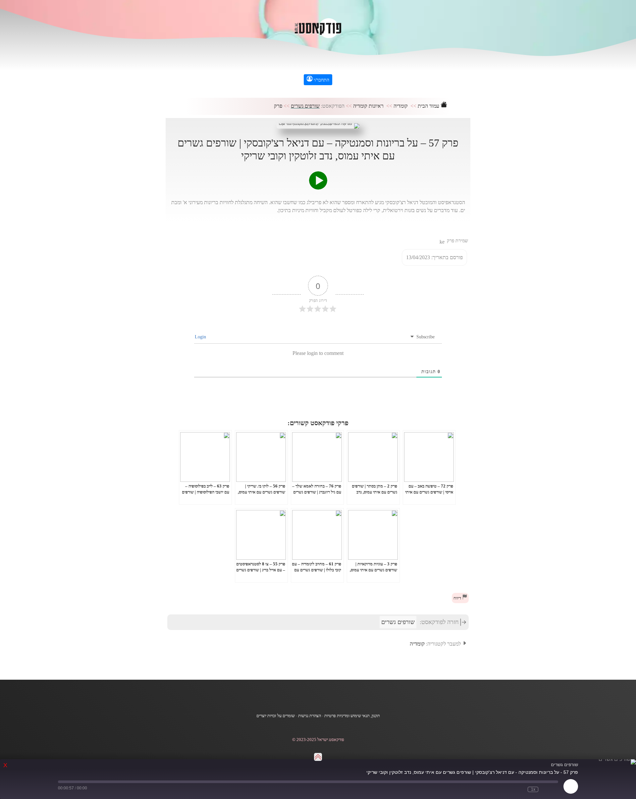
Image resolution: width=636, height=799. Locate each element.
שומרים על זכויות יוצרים (275, 715)
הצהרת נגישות (309, 715)
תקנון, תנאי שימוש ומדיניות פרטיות (352, 715)
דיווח (457, 598)
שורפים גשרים (305, 106)
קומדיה (401, 106)
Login (201, 336)
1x (533, 789)
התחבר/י (320, 80)
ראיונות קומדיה (368, 106)
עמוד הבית (429, 106)
